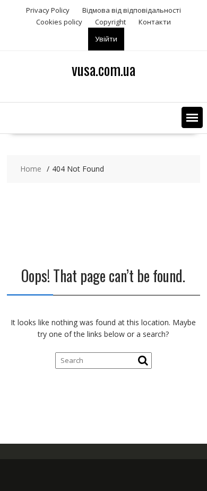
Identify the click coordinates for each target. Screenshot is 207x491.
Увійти (106, 39)
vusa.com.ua (103, 69)
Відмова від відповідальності (131, 10)
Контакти (155, 22)
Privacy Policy (48, 10)
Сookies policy (59, 22)
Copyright (110, 22)
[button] (192, 117)
